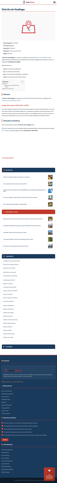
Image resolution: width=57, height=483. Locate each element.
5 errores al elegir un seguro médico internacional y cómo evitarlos (20, 197)
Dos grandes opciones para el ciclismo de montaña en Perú (18, 432)
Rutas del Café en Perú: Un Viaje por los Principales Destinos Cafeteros (20, 423)
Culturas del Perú (5, 463)
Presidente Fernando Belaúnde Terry (11, 100)
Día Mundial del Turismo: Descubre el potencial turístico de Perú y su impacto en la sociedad (25, 435)
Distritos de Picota (7, 326)
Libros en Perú (4, 410)
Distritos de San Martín (8, 333)
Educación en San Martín (9, 268)
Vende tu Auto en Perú (6, 405)
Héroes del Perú (5, 458)
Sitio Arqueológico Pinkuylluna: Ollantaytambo (15, 204)
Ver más (5, 439)
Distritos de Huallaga (8, 312)
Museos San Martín (8, 294)
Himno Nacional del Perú (7, 449)
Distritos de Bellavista (8, 305)
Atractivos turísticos (8, 88)
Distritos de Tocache (8, 337)
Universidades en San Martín (10, 275)
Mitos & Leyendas (5, 472)
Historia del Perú (5, 452)
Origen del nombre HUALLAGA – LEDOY (12, 86)
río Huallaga (6, 130)
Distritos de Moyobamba (9, 323)
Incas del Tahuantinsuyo (7, 461)
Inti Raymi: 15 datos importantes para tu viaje (14, 232)
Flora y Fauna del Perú (6, 391)
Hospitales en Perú (5, 399)
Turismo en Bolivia (5, 413)
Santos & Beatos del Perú (7, 469)
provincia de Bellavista (42, 57)
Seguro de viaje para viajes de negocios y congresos (16, 177)
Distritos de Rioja (7, 330)
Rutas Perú (3, 402)
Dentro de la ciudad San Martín (10, 264)
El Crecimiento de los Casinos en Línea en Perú (15, 184)
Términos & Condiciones (6, 381)
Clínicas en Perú (5, 396)
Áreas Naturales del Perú (7, 394)
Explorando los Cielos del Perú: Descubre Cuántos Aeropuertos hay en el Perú (23, 219)
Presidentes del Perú (6, 466)
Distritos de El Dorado (8, 309)
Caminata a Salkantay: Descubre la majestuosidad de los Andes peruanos (22, 225)
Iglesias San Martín (8, 283)
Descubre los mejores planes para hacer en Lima (15, 246)
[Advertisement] (28, 143)
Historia (5, 83)
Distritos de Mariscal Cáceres (10, 319)
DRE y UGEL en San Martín (9, 272)
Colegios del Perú (5, 408)
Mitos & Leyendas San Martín (10, 297)
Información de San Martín (9, 287)
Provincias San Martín (8, 301)
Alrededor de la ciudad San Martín (11, 261)
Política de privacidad (18, 381)
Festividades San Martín (9, 280)
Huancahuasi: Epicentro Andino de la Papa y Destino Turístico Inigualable (21, 426)
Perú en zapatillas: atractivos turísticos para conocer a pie (17, 429)
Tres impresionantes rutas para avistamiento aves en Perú (18, 239)
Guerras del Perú (5, 455)
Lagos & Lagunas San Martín (10, 290)
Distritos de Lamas (7, 316)
